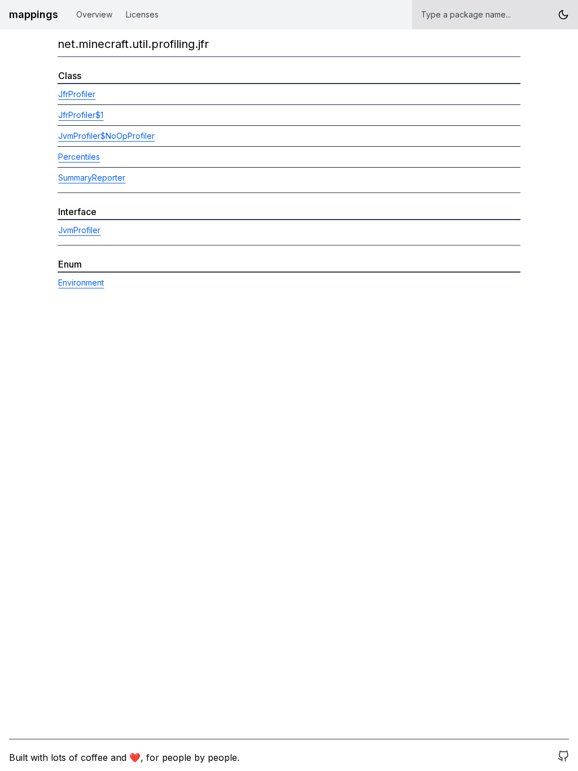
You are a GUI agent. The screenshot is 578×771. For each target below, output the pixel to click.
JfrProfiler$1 (80, 115)
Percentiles (79, 156)
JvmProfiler (79, 230)
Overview (94, 14)
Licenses (142, 14)
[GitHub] (563, 757)
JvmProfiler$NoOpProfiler (106, 136)
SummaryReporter (91, 177)
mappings (33, 14)
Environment (81, 282)
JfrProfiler (76, 94)
